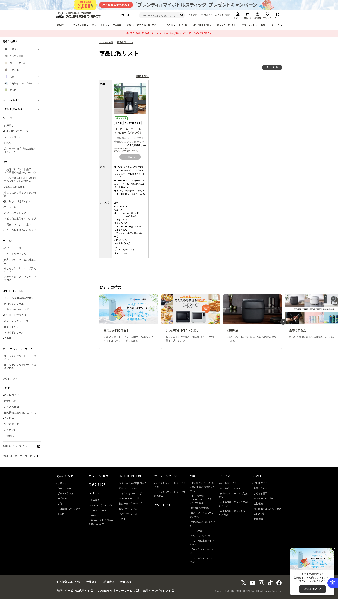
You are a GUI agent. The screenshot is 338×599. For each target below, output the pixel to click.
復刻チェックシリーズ (16, 321)
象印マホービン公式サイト (73, 590)
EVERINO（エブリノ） (16, 131)
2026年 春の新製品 (14, 186)
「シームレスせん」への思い (20, 230)
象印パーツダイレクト (15, 446)
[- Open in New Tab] (243, 584)
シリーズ (183, 24)
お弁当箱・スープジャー (148, 24)
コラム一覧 (10, 207)
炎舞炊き (9, 125)
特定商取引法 (11, 424)
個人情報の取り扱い (264, 498)
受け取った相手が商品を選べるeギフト (20, 150)
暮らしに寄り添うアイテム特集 (20, 194)
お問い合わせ (11, 401)
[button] (283, 322)
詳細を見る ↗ (312, 589)
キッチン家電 (79, 24)
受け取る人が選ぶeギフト (18, 201)
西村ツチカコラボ (14, 303)
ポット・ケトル (99, 24)
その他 (169, 24)
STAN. (7, 143)
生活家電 (117, 24)
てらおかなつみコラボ (16, 309)
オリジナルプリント (226, 24)
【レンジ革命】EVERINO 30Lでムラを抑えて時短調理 (20, 179)
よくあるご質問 (222, 15)
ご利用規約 (10, 429)
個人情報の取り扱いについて (20, 412)
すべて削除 (272, 67)
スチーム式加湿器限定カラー (20, 298)
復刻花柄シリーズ (14, 326)
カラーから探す (98, 476)
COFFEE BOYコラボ (15, 315)
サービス (275, 24)
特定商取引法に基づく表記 (267, 508)
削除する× (142, 76)
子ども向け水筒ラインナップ (20, 218)
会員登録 (192, 15)
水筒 (129, 24)
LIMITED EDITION (202, 24)
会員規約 (9, 435)
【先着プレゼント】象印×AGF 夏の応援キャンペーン (20, 171)
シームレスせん (12, 137)
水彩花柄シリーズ (14, 332)
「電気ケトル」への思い (17, 224)
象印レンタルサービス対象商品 (20, 261)
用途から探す (97, 484)
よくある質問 (11, 406)
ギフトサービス (12, 248)
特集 (263, 24)
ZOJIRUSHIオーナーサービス (19, 455)
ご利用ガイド (206, 15)
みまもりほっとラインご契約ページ (20, 270)
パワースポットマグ (15, 212)
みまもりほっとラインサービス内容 (20, 278)
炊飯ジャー (62, 24)
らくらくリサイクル (15, 253)
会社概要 (9, 418)
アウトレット (248, 24)
